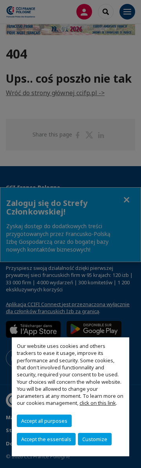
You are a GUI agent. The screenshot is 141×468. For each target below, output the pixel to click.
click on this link (98, 402)
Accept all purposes (44, 420)
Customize (94, 439)
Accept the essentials (46, 439)
